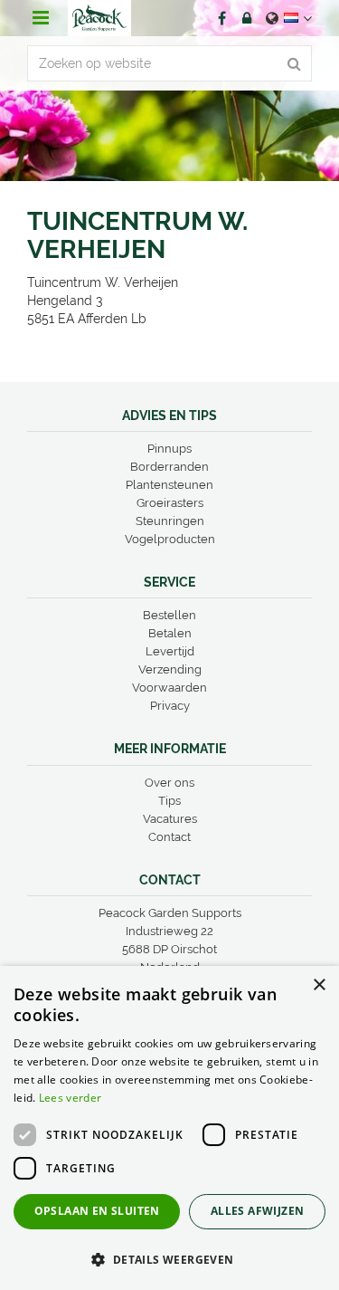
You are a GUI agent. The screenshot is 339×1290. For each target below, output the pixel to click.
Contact (169, 837)
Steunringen (170, 521)
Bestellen (169, 615)
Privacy (170, 705)
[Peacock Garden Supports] (99, 18)
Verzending (170, 669)
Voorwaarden (169, 687)
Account (247, 18)
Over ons (169, 782)
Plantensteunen (169, 485)
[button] (169, 1258)
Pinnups (169, 448)
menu (40, 18)
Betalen (170, 633)
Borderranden (169, 466)
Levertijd (170, 651)
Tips (169, 800)
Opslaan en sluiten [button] (97, 1210)
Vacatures (170, 819)
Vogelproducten (170, 539)
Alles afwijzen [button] (258, 1210)
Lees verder (70, 1097)
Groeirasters (170, 503)
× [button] (318, 985)
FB (221, 18)
